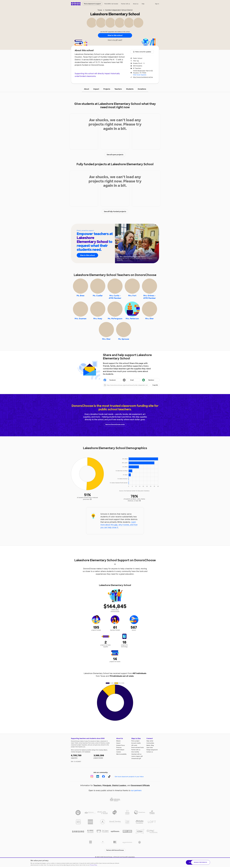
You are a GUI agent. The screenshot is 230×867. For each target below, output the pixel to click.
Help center (149, 741)
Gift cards (134, 745)
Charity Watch (103, 750)
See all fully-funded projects (115, 211)
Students (130, 89)
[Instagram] (91, 776)
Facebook (112, 380)
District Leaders (119, 785)
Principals (107, 785)
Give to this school (115, 35)
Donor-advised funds (137, 747)
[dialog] (115, 862)
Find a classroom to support (92, 4)
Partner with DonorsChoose (115, 850)
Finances (118, 747)
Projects (106, 89)
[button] (131, 385)
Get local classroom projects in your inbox (129, 776)
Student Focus (120, 745)
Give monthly (135, 752)
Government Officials (140, 785)
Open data (149, 747)
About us (135, 3)
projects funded (99, 756)
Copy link (155, 385)
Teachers (118, 89)
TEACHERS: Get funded (111, 3)
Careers (118, 752)
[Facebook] (103, 776)
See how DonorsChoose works (115, 424)
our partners (136, 790)
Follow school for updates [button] (143, 52)
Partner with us (125, 3)
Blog (152, 745)
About (86, 89)
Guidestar (87, 751)
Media (148, 745)
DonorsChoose (76, 3)
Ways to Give (136, 738)
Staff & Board (120, 749)
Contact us (149, 752)
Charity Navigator (76, 751)
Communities (150, 743)
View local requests (139, 75)
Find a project (135, 741)
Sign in (157, 3)
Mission (118, 741)
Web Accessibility (121, 754)
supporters (76, 756)
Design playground (152, 749)
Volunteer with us (136, 754)
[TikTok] (109, 776)
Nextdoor (151, 380)
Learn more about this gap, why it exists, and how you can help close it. (118, 524)
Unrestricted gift (136, 758)
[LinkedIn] (97, 776)
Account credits (136, 743)
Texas (99, 10)
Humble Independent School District (119, 10)
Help (143, 3)
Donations (142, 89)
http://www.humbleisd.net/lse (143, 77)
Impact (96, 89)
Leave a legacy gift (137, 756)
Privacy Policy (93, 865)
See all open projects (115, 155)
